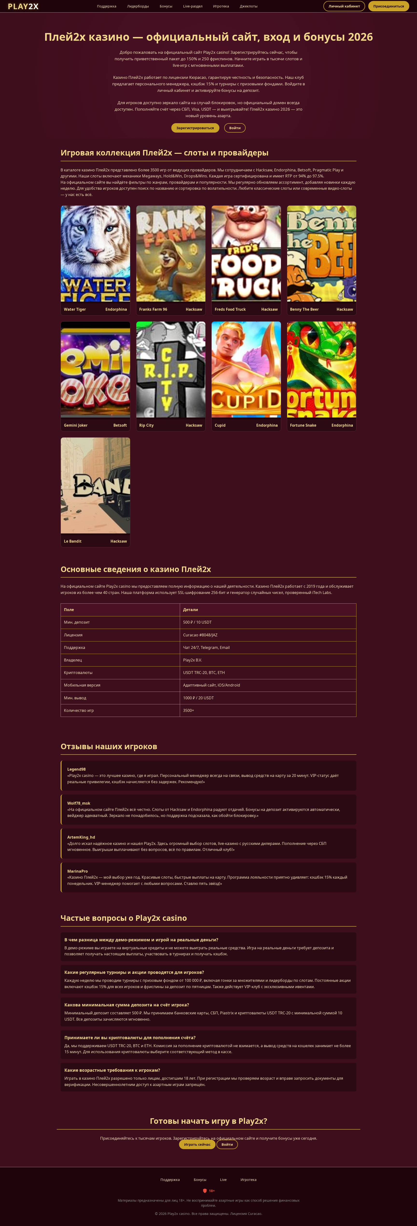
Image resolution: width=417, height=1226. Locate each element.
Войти (235, 128)
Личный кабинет (344, 6)
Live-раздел (192, 6)
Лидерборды (138, 6)
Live (223, 1179)
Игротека (221, 6)
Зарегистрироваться (195, 128)
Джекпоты (248, 6)
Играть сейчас (197, 1144)
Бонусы (166, 6)
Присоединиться (388, 6)
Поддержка (106, 6)
